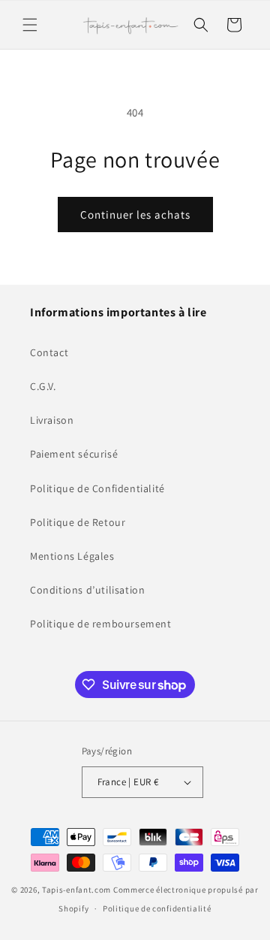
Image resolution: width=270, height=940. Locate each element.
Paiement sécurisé (74, 454)
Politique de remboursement (101, 623)
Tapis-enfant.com (76, 889)
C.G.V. (43, 386)
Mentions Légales (72, 556)
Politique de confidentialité (157, 908)
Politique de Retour (77, 522)
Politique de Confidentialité (97, 488)
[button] (30, 24)
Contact (49, 352)
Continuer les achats (135, 214)
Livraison (52, 420)
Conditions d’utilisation (87, 590)
